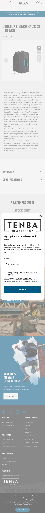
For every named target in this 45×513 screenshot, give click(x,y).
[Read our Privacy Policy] (39, 278)
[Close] (41, 216)
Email (6, 258)
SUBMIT (22, 289)
